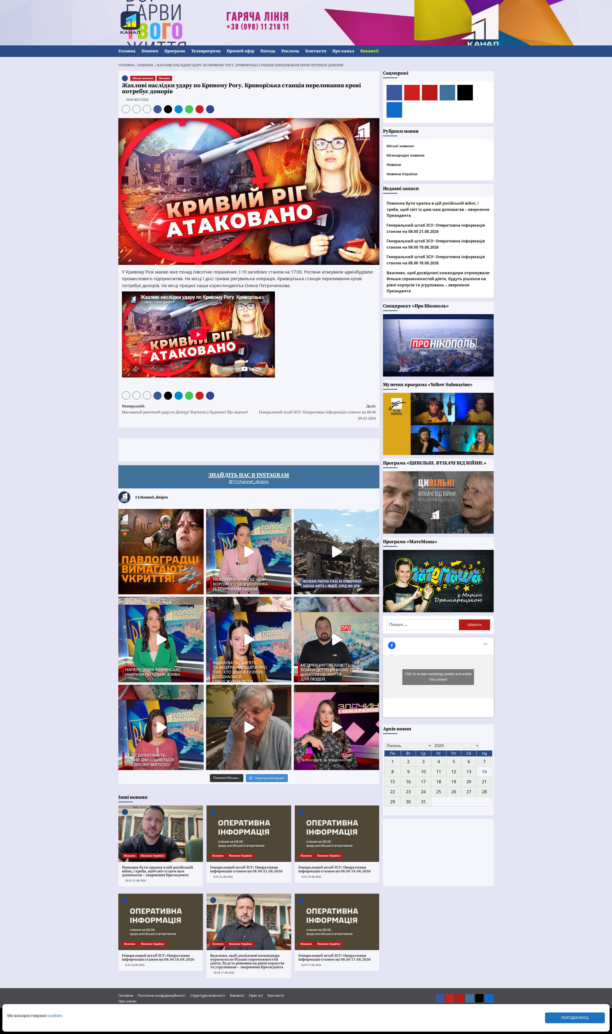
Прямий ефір (240, 51)
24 (423, 791)
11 (438, 771)
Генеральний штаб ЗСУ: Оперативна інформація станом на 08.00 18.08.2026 (158, 957)
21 (484, 781)
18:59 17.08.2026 (223, 972)
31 (423, 801)
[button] (491, 51)
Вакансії (369, 51)
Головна (127, 51)
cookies (55, 1015)
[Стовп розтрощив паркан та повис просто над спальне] (248, 639)
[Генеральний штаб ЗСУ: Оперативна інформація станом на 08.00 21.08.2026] (249, 833)
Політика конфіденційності (161, 995)
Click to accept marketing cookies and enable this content (438, 677)
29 (392, 801)
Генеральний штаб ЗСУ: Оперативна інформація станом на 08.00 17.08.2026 (334, 957)
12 (453, 771)
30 (408, 801)
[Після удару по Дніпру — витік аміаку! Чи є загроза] (248, 727)
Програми (174, 51)
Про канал (343, 51)
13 (468, 771)
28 (484, 791)
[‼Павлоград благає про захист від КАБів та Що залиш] (161, 551)
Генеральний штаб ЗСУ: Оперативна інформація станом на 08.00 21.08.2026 (246, 869)
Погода (267, 51)
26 (453, 791)
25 (438, 791)
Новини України (152, 856)
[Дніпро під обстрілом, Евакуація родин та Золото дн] (161, 727)
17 (423, 781)
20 (468, 781)
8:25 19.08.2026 (311, 877)
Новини (150, 51)
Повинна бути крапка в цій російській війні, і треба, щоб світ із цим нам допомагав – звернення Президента (157, 871)
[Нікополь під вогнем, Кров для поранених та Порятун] (336, 639)
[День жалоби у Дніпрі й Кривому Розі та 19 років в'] (248, 551)
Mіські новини (142, 78)
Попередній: (185, 409)
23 (408, 791)
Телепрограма (206, 51)
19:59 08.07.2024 (137, 100)
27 (468, 791)
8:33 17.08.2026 (311, 965)
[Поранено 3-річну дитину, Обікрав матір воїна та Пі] (161, 639)
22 (392, 791)
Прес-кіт (256, 995)
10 (423, 771)
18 (438, 781)
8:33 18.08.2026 (135, 965)
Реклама (290, 51)
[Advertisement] (205, 449)
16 (408, 781)
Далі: (317, 412)
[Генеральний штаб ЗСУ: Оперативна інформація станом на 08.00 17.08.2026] (337, 922)
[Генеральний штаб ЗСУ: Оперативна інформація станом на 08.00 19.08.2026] (337, 833)
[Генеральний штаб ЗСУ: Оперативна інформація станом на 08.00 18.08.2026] (160, 922)
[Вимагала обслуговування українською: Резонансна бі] (336, 727)
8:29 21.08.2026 (223, 877)
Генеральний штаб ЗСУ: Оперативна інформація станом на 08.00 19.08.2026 (334, 869)
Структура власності (207, 995)
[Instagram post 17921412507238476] (336, 551)
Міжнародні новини (406, 155)
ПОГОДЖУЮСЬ (575, 1018)
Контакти (315, 51)
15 (392, 781)
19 (453, 781)
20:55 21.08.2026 (135, 880)
